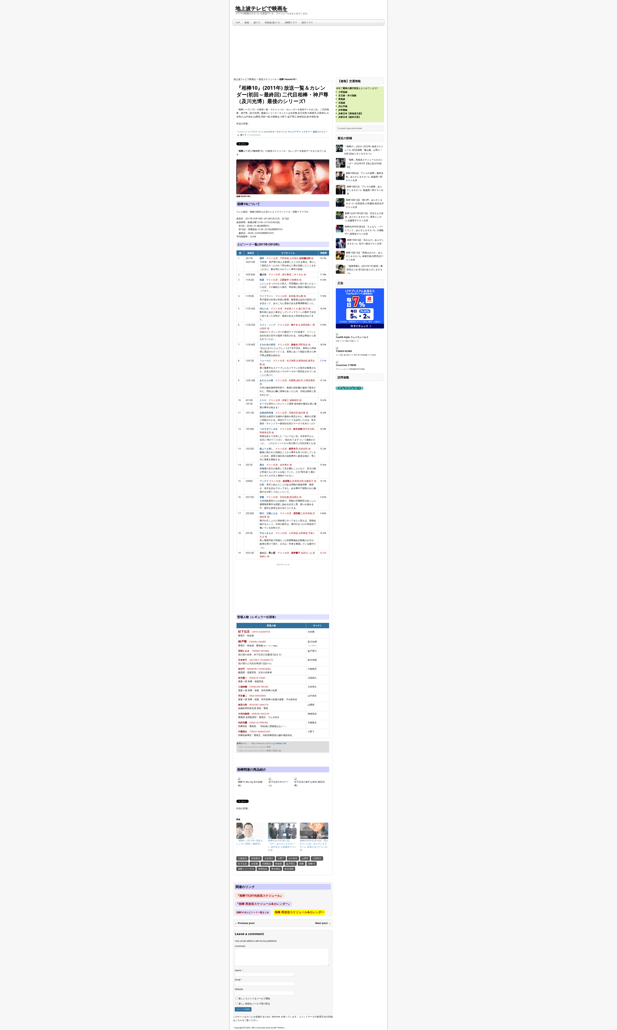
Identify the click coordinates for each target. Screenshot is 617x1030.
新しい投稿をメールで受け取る (254, 1003)
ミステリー (306, 131)
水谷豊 (254, 863)
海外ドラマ (307, 22)
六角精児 (242, 858)
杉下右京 (242, 863)
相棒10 (311, 863)
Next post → (323, 923)
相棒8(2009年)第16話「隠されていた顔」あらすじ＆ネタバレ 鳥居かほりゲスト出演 (314, 845)
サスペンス (282, 131)
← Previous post (245, 923)
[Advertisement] (308, 50)
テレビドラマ (294, 131)
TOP (237, 22)
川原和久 (317, 858)
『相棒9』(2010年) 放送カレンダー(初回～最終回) (249, 842)
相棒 (301, 863)
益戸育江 (290, 863)
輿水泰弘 (275, 868)
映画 (247, 22)
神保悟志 (262, 868)
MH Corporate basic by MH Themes (268, 1027)
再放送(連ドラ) (272, 22)
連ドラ (257, 22)
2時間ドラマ (291, 22)
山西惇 (305, 858)
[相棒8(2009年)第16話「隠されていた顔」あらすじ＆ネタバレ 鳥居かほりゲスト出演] (314, 831)
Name (238, 970)
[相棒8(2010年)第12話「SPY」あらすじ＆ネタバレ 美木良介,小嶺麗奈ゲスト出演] (282, 831)
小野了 (280, 858)
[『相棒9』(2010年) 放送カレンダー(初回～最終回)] (250, 831)
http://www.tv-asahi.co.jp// (268, 743)
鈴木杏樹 (289, 868)
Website (239, 989)
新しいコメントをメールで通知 (254, 998)
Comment (240, 946)
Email (238, 979)
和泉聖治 (255, 858)
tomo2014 (269, 131)
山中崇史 (292, 858)
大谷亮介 (268, 858)
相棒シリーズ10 (246, 868)
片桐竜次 (266, 863)
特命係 (278, 863)
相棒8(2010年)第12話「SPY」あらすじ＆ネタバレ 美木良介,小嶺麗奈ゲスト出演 (282, 845)
